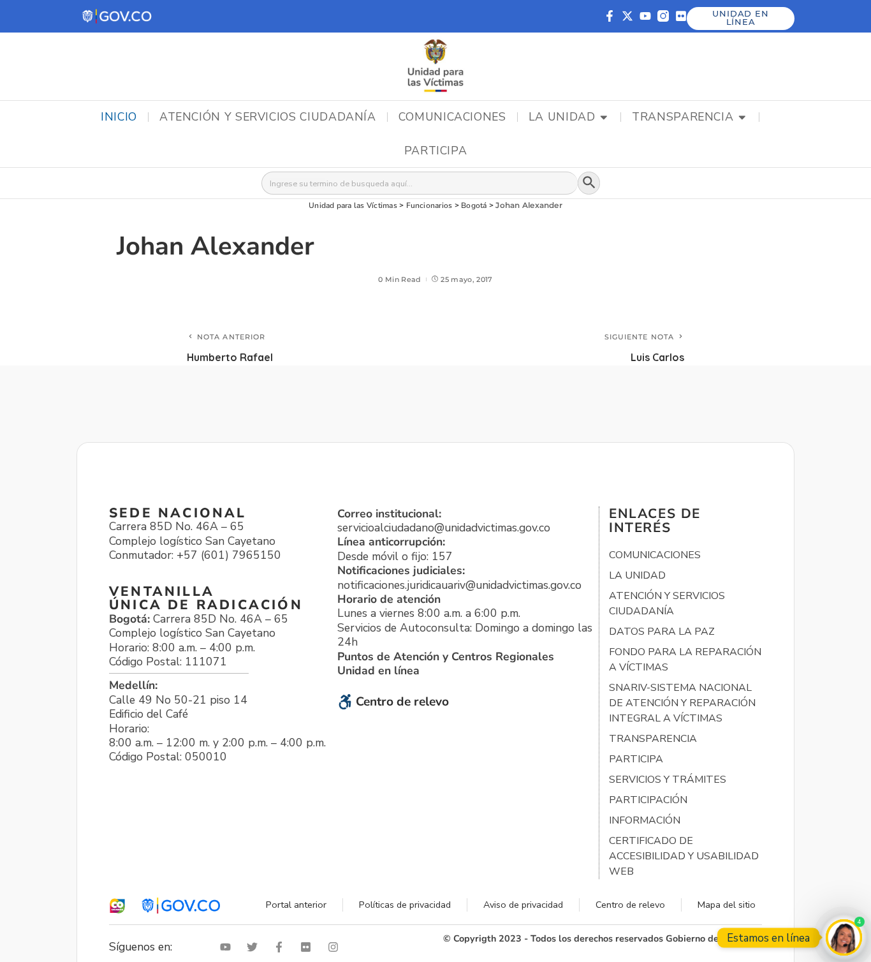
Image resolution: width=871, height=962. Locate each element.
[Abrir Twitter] (255, 947)
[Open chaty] (844, 937)
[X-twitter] (627, 16)
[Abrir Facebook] (282, 947)
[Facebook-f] (609, 16)
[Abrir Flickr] (308, 947)
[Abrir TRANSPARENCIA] (742, 117)
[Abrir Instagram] (336, 947)
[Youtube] (645, 16)
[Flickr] (681, 16)
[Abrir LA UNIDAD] (604, 117)
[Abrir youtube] (228, 947)
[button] (118, 16)
